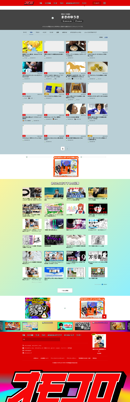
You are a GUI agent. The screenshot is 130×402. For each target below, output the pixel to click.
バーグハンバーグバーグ (61, 362)
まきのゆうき (33, 57)
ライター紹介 (77, 8)
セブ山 (25, 57)
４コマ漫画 (48, 3)
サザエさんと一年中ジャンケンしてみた (31, 138)
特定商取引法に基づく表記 (84, 358)
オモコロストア (28, 353)
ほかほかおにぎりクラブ (72, 3)
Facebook (79, 21)
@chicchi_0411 (68, 21)
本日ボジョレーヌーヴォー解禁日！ (52, 117)
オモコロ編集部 (45, 8)
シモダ (31, 98)
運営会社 (95, 358)
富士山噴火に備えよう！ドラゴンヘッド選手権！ (31, 117)
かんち (25, 98)
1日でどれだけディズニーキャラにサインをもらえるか (32, 76)
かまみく (58, 348)
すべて (25, 32)
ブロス (61, 3)
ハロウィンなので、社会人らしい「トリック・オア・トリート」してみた (53, 76)
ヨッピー (100, 78)
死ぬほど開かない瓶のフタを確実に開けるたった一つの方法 (97, 117)
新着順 (101, 37)
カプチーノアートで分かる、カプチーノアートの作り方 (76, 55)
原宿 (55, 78)
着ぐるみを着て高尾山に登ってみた (74, 138)
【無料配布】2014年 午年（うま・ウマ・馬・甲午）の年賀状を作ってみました (75, 76)
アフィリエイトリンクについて (57, 358)
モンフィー (64, 348)
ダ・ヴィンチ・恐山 (62, 8)
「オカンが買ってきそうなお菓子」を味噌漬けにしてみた (75, 96)
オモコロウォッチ (39, 348)
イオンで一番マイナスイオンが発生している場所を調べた (97, 138)
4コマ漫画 (30, 335)
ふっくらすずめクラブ (90, 32)
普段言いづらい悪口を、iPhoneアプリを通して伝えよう (32, 55)
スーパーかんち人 (26, 96)
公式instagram (27, 350)
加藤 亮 (56, 119)
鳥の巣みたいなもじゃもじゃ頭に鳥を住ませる (53, 138)
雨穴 (70, 8)
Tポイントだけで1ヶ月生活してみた (52, 96)
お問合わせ (35, 358)
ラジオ (55, 3)
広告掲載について (44, 358)
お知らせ (64, 32)
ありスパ (53, 348)
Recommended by (98, 284)
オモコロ (29, 3)
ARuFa (53, 8)
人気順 (106, 37)
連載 (57, 32)
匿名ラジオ (47, 348)
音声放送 (70, 348)
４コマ (44, 32)
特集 (41, 3)
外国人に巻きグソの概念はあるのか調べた (53, 55)
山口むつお (78, 119)
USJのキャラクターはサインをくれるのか (98, 96)
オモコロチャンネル (75, 32)
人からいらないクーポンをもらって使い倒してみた (97, 55)
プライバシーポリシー (71, 358)
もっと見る (65, 290)
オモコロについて (69, 335)
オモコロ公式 (27, 345)
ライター (84, 3)
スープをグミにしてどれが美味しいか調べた (97, 76)
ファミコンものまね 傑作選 (72, 117)
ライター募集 (85, 8)
